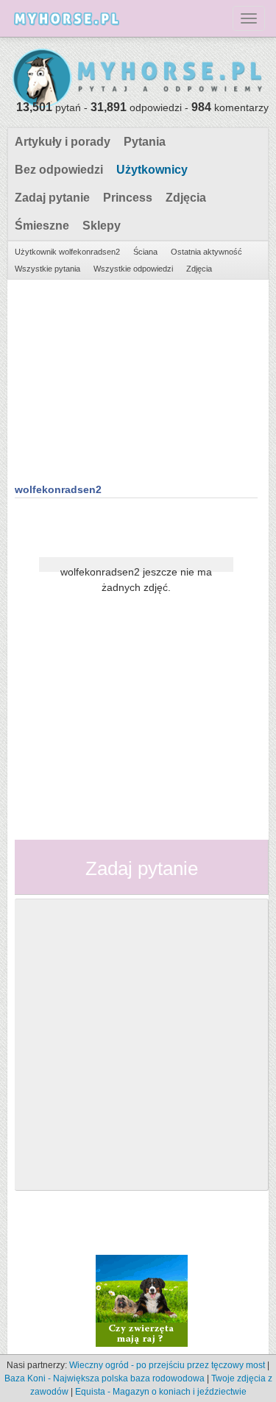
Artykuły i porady (62, 141)
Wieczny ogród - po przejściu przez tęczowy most (167, 1365)
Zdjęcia (186, 197)
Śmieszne (42, 225)
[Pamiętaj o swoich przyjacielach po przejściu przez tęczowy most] (142, 1300)
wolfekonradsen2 (58, 489)
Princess (127, 197)
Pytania (145, 141)
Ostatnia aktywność (206, 251)
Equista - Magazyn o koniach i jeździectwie (161, 1392)
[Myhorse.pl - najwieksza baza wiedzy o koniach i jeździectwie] (138, 78)
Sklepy (101, 225)
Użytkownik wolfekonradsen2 (67, 251)
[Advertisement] (136, 379)
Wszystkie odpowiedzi (133, 268)
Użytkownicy (152, 169)
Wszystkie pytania (47, 268)
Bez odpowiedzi (59, 169)
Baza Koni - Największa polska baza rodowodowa (104, 1378)
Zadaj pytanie (52, 197)
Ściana (145, 251)
